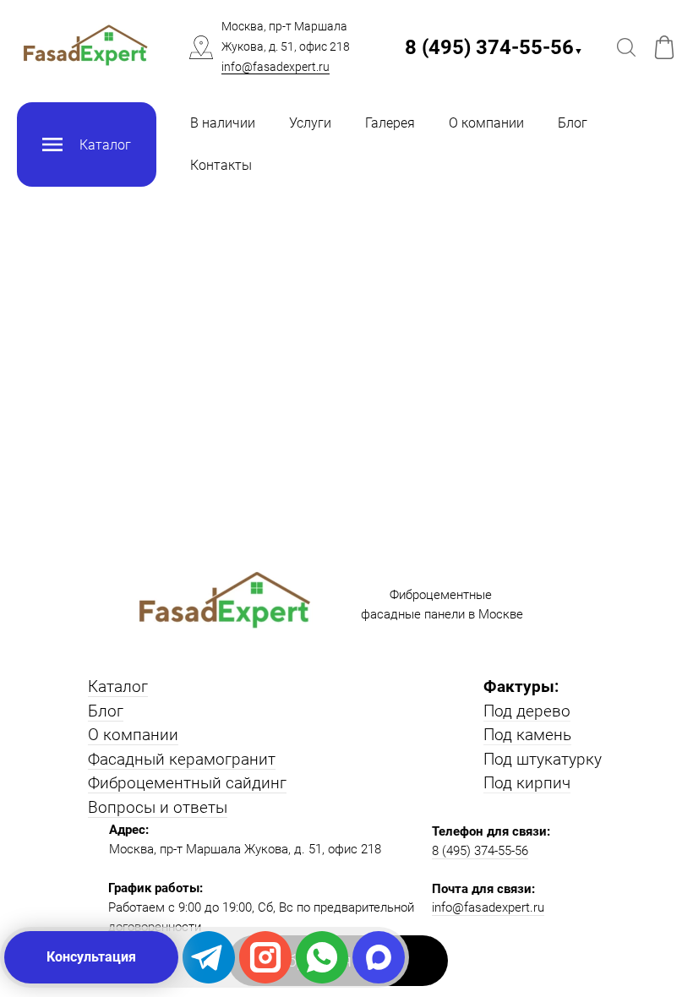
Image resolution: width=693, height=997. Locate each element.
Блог (572, 123)
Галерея (390, 123)
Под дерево (526, 711)
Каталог (118, 686)
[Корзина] (664, 47)
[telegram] (209, 957)
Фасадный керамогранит (182, 759)
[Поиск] (626, 47)
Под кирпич (526, 783)
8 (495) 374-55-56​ (494, 47)
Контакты (221, 165)
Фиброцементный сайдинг (187, 783)
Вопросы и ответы (157, 807)
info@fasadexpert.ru (275, 67)
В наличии (222, 123)
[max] (378, 957)
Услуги (310, 123)
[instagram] (265, 957)
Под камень (527, 734)
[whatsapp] (322, 957)
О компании (486, 123)
